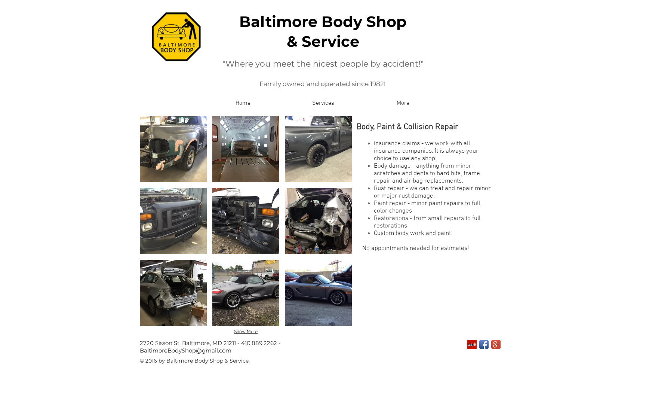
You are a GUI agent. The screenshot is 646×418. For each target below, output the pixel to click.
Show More (246, 331)
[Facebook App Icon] (484, 344)
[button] (323, 103)
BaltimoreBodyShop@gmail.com (185, 350)
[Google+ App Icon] (496, 344)
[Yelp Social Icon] (472, 344)
